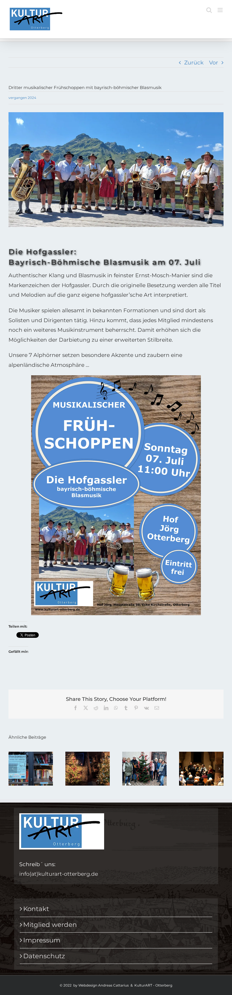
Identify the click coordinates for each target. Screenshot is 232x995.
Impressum (41, 940)
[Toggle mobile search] (209, 10)
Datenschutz (44, 956)
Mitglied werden (50, 925)
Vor (213, 62)
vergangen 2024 (22, 98)
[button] (12, 768)
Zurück (193, 62)
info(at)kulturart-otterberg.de (58, 873)
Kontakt (36, 909)
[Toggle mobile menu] (221, 10)
